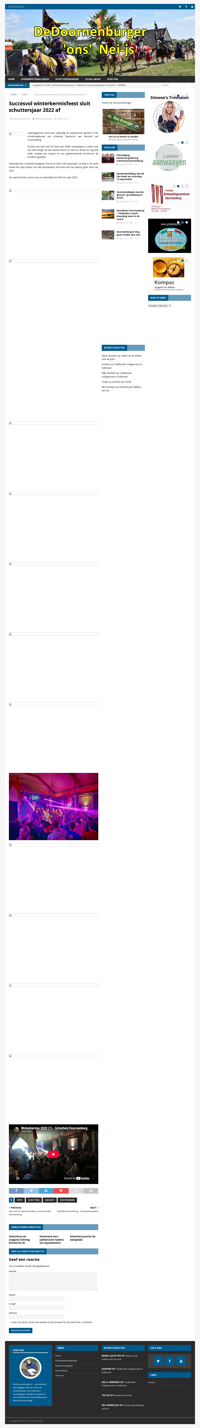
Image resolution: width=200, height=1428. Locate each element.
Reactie (12, 1271)
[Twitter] (180, 6)
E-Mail (12, 1303)
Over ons (112, 79)
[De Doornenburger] (100, 74)
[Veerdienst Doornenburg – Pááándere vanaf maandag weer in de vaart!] (108, 214)
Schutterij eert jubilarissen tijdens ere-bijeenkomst (52, 1240)
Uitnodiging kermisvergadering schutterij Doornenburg (130, 158)
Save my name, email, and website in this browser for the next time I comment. (52, 1322)
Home (11, 79)
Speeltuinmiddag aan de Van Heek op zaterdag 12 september (130, 176)
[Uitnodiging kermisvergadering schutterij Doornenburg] (108, 158)
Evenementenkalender (35, 79)
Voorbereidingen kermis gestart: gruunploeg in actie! (130, 195)
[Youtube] (192, 6)
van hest (49, 1200)
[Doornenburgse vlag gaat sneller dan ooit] (108, 235)
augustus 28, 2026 (126, 164)
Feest (59, 118)
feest (19, 1200)
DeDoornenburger (43, 118)
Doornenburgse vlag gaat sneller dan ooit (128, 233)
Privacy (151, 1382)
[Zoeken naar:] (175, 85)
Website (13, 1312)
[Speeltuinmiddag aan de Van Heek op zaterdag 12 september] (108, 177)
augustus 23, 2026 (126, 222)
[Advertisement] (123, 294)
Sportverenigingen (67, 79)
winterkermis (67, 1200)
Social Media (93, 79)
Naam (12, 1294)
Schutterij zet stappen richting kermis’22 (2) (19, 1240)
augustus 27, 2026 (126, 183)
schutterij (33, 1200)
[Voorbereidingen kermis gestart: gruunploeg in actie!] (108, 195)
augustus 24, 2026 (126, 201)
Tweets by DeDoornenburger (116, 102)
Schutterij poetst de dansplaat (82, 1238)
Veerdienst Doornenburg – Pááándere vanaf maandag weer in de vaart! (130, 215)
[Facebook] (186, 6)
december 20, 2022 (22, 118)
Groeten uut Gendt (121, 381)
